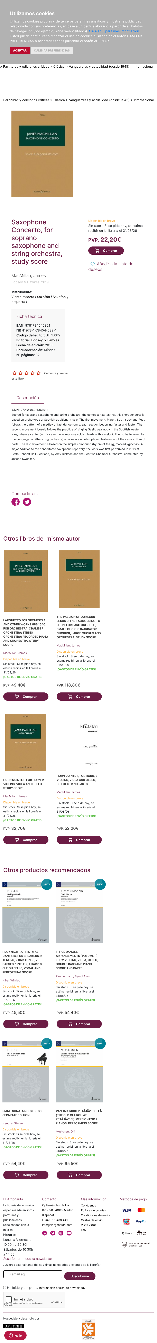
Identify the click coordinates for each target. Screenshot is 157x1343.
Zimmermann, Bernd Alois (73, 976)
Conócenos (88, 1205)
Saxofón (43, 297)
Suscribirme (80, 1276)
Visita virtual (89, 1225)
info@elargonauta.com (57, 1225)
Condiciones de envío (95, 1215)
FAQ (83, 1230)
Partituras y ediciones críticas (26, 66)
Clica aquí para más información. (114, 31)
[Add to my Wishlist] (92, 264)
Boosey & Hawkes (45, 340)
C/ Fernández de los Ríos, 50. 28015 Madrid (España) (57, 1210)
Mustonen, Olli (65, 1131)
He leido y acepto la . (46, 1288)
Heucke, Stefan (12, 1123)
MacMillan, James (15, 653)
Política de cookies (93, 1210)
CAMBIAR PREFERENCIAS (52, 50)
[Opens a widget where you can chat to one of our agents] (15, 1336)
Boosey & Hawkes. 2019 (30, 282)
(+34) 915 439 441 (55, 1220)
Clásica (59, 66)
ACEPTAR (20, 50)
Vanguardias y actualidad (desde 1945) (99, 66)
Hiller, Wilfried (11, 980)
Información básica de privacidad (61, 1287)
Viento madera (22, 297)
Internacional (144, 66)
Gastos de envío (91, 1220)
